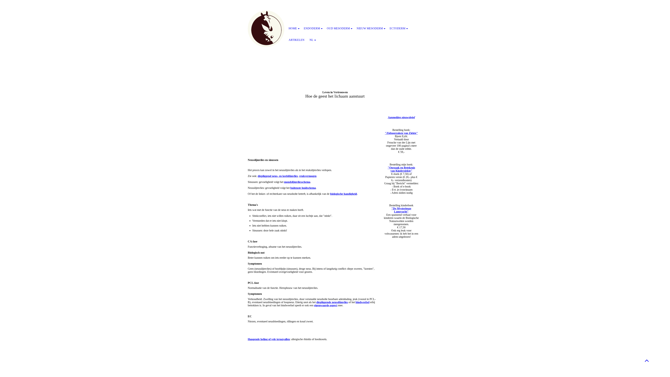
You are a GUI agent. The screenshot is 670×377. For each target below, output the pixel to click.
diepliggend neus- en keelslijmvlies (278, 176)
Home (293, 28)
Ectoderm (397, 28)
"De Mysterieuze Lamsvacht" (401, 210)
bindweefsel (362, 302)
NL (311, 39)
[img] (266, 28)
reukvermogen (308, 176)
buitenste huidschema (303, 187)
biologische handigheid (343, 193)
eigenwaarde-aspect (325, 305)
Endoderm (312, 28)
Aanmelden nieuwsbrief (401, 117)
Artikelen (296, 39)
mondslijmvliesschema (297, 181)
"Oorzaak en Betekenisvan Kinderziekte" (401, 169)
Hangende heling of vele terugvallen (269, 339)
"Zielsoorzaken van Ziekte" (401, 133)
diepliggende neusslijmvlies (332, 302)
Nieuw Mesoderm (370, 28)
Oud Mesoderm (338, 28)
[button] (647, 360)
